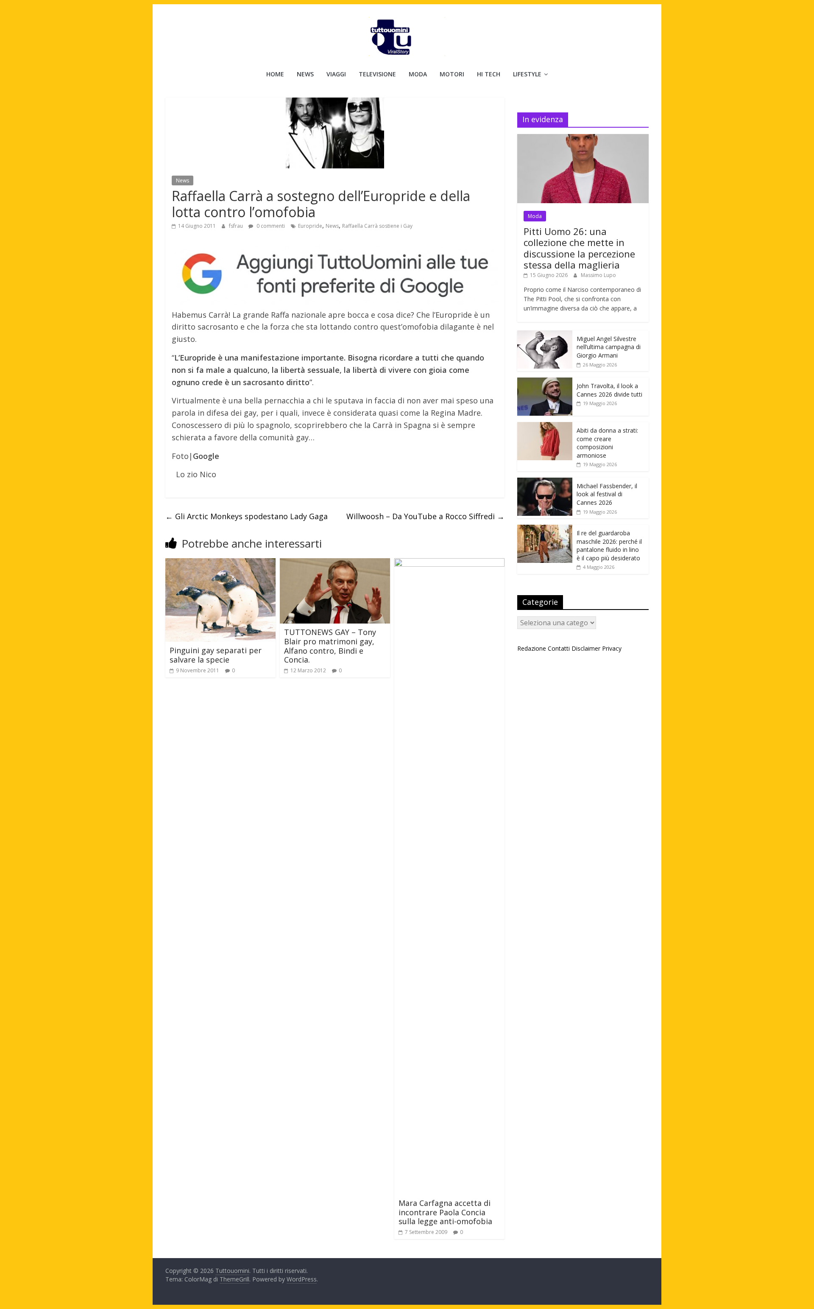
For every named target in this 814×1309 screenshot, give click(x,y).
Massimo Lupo (598, 275)
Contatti (559, 648)
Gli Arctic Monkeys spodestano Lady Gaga (246, 516)
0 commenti (270, 225)
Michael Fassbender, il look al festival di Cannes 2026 (607, 494)
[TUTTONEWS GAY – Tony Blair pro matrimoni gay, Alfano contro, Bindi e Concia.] (335, 563)
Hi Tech (488, 74)
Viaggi (336, 74)
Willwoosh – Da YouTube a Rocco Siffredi (425, 516)
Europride (310, 225)
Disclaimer (585, 648)
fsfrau (236, 225)
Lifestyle (527, 74)
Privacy (612, 648)
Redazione (531, 648)
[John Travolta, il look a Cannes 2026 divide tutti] (544, 382)
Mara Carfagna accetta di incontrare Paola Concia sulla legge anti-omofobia (445, 1212)
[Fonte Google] (335, 274)
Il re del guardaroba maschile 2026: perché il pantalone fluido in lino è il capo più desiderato (609, 545)
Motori (452, 74)
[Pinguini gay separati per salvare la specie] (220, 563)
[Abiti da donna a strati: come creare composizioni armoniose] (544, 426)
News (305, 74)
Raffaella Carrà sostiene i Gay (377, 225)
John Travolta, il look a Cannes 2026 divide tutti (609, 390)
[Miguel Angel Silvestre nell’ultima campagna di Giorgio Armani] (544, 335)
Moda (418, 74)
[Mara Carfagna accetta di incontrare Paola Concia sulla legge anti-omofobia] (449, 563)
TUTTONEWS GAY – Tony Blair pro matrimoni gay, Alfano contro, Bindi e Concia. (330, 646)
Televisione (377, 74)
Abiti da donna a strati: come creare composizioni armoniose (607, 442)
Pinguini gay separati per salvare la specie (216, 655)
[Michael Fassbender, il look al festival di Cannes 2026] (544, 482)
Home (275, 74)
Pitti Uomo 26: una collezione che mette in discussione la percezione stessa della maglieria (579, 248)
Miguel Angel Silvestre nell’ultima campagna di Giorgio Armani (609, 347)
